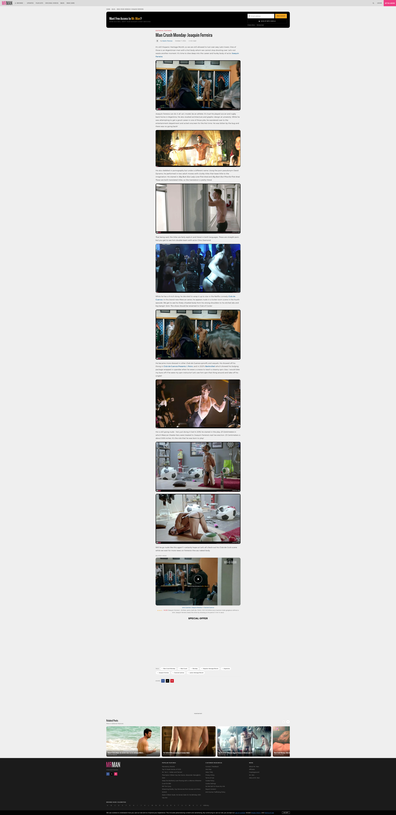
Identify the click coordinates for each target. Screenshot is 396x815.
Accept (285, 812)
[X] (111, 774)
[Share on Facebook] (163, 681)
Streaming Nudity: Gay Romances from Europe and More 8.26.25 (181, 790)
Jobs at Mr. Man (254, 778)
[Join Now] (390, 3)
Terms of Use (260, 25)
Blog (62, 3)
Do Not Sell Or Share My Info (215, 786)
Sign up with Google (268, 21)
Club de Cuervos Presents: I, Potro (178, 366)
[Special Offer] (198, 643)
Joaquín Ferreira (196, 607)
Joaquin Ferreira (164, 672)
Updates (30, 3)
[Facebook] (107, 774)
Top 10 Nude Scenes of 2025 (171, 769)
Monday (195, 668)
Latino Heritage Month (196, 672)
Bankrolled (210, 366)
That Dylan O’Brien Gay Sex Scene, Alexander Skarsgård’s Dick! (181, 776)
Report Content (211, 789)
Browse (20, 3)
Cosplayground (254, 772)
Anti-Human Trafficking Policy (215, 792)
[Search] (373, 3)
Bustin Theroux (167, 41)
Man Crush (184, 668)
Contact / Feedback (212, 766)
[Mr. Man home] (7, 3)
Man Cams (71, 3)
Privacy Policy (251, 25)
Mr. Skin (251, 775)
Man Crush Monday (169, 668)
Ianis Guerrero (186, 607)
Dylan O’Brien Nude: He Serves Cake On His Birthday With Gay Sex (181, 796)
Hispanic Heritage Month (210, 668)
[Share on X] (167, 681)
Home (108, 9)
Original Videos (51, 3)
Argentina (227, 668)
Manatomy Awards (168, 766)
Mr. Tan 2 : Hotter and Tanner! (172, 772)
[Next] (288, 722)
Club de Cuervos (209, 607)
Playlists (39, 3)
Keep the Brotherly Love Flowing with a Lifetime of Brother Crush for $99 (181, 782)
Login (379, 3)
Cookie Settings (211, 783)
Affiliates (252, 769)
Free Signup (281, 16)
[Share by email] (172, 681)
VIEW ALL (206, 805)
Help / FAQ (209, 772)
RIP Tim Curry (166, 786)
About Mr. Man (254, 766)
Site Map (208, 769)
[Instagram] (115, 774)
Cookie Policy (210, 780)
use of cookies (240, 813)
